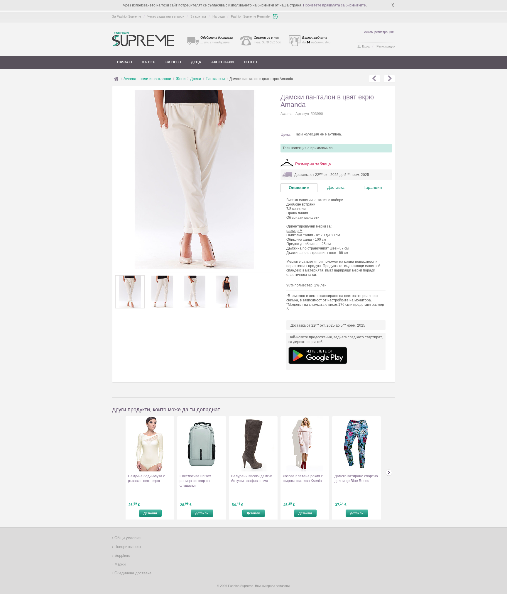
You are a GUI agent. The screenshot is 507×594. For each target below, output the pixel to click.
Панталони (215, 79)
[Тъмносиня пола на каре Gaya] (374, 78)
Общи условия (127, 538)
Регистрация (385, 46)
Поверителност (127, 546)
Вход (365, 46)
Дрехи (195, 79)
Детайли (150, 513)
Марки (119, 564)
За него (173, 62)
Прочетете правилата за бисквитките (334, 5)
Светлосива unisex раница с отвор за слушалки (195, 481)
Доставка (335, 187)
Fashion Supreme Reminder (251, 16)
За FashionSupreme (126, 16)
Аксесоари (222, 62)
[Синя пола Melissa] (389, 78)
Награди (218, 16)
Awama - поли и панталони (147, 79)
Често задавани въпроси (165, 16)
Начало (124, 62)
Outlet (251, 62)
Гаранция (373, 187)
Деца (196, 62)
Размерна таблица (313, 164)
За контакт (198, 16)
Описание (299, 187)
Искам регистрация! (379, 32)
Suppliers (121, 555)
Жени (180, 79)
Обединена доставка (132, 573)
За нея (149, 62)
